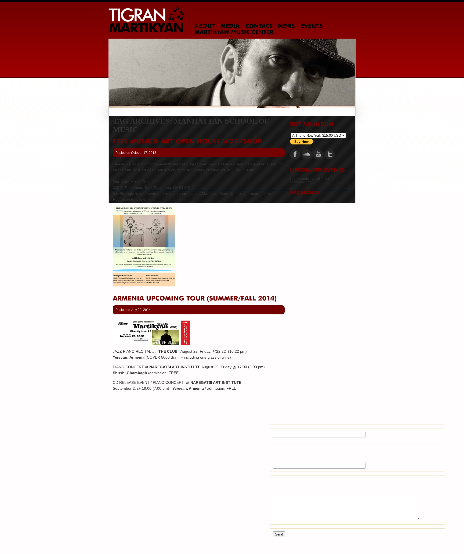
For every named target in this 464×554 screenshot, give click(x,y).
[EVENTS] (312, 26)
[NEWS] (286, 26)
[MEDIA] (230, 26)
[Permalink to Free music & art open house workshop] (187, 141)
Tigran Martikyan (146, 18)
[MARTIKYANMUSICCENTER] (234, 32)
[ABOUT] (204, 26)
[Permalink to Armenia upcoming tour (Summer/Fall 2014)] (195, 298)
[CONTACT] (259, 26)
